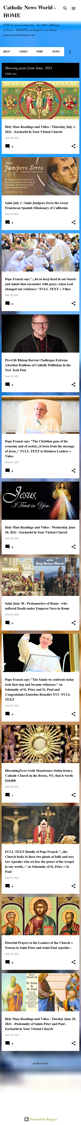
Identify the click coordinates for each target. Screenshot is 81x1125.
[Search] (65, 8)
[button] (73, 146)
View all (11, 73)
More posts (40, 1063)
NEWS (56, 51)
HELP (6, 51)
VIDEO (23, 51)
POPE (40, 51)
